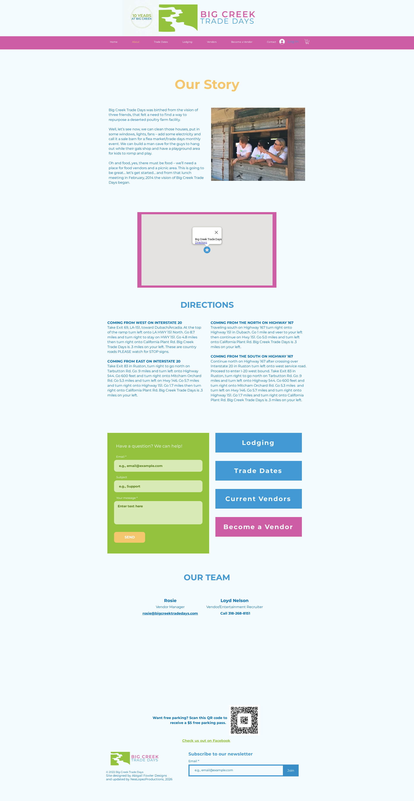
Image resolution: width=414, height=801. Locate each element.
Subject (121, 477)
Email (120, 456)
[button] (307, 41)
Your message (126, 498)
